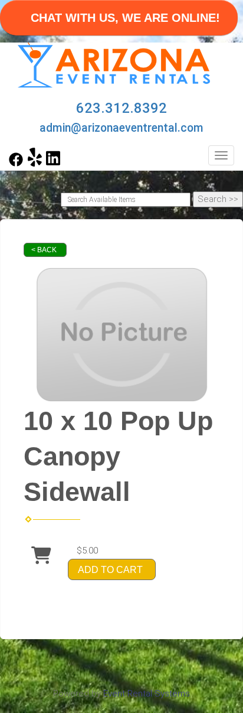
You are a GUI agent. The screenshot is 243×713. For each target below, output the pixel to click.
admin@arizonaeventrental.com (121, 128)
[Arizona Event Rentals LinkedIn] (53, 163)
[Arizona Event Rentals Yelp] (35, 163)
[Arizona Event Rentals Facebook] (16, 163)
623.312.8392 (121, 108)
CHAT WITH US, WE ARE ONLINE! (125, 17)
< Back (44, 250)
